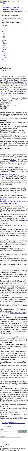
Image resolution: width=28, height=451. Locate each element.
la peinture (7, 115)
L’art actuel (1, 387)
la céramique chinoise (4, 88)
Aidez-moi (1, 449)
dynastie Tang (8, 287)
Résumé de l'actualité (4, 25)
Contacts (7, 449)
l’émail (21, 355)
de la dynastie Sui (7, 248)
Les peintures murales (2, 257)
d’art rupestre (11, 82)
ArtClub (4, 40)
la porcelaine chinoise (24, 88)
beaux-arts (24, 87)
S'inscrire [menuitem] (6, 28)
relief (5, 178)
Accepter (24, 431)
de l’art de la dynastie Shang (13, 160)
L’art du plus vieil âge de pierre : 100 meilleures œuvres (21, 150)
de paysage (6, 270)
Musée (3, 31)
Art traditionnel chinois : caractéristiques (15, 119)
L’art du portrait (10, 122)
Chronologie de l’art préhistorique (4, 93)
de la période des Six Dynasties (23, 229)
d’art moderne (10, 382)
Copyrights (18, 450)
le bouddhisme (18, 125)
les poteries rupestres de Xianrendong (8, 80)
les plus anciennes (23, 79)
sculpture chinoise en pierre (17, 239)
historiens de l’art (2, 138)
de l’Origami (18, 218)
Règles (4, 450)
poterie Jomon (18, 81)
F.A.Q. (4, 449)
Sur (5, 449)
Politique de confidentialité (13, 450)
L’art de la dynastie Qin (3, 196)
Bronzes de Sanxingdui (10, 170)
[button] (4, 3)
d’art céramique (15, 336)
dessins (17, 276)
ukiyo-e (16, 375)
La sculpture (23, 241)
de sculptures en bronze (18, 168)
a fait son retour (9, 273)
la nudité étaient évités (4, 127)
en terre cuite (10, 89)
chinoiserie (17, 373)
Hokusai (25, 375)
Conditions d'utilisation (7, 450)
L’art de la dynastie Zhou (8, 176)
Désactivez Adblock (2, 429)
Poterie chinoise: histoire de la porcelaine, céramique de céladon (9, 422)
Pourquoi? (9, 426)
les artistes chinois (11, 130)
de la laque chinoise (6, 211)
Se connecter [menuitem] (3, 28)
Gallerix (3, 446)
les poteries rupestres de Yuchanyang (23, 80)
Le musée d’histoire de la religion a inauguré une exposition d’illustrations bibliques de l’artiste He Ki (13, 423)
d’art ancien (6, 79)
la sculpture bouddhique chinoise (5, 239)
